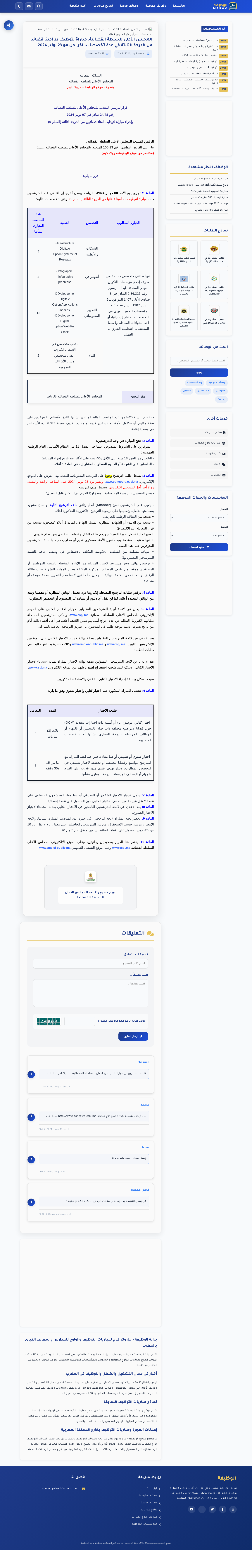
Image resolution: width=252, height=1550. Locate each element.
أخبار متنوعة (77, 6)
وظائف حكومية (155, 6)
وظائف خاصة (129, 6)
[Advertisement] (90, 1283)
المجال (224, 509)
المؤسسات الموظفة (145, 1524)
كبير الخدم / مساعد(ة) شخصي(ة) (204, 40)
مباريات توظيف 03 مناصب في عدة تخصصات (198, 89)
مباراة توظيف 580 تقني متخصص (209, 198)
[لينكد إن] (202, 1509)
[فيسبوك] (222, 1509)
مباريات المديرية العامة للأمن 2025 (209, 191)
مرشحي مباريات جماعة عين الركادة (204, 55)
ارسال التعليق (131, 1036)
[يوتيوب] (191, 1509)
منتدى (216, 464)
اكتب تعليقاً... (139, 975)
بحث (199, 372)
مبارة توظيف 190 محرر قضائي (211, 210)
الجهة (224, 527)
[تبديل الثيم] (19, 6)
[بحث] (39, 6)
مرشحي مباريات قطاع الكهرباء (211, 179)
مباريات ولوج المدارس (207, 443)
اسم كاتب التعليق (136, 954)
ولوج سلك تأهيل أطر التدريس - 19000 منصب (203, 185)
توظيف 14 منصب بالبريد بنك (206, 68)
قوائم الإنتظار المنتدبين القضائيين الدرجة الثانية (201, 82)
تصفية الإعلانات (197, 547)
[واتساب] (233, 1509)
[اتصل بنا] (29, 6)
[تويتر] (212, 1509)
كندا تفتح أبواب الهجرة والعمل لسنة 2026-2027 (199, 48)
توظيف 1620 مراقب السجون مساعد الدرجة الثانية (201, 204)
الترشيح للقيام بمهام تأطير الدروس (203, 74)
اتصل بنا (215, 475)
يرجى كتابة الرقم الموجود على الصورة (121, 1021)
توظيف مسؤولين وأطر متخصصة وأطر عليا (199, 61)
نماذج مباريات (103, 6)
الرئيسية (179, 6)
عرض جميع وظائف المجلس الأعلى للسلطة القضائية (90, 895)
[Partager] (9, 25)
